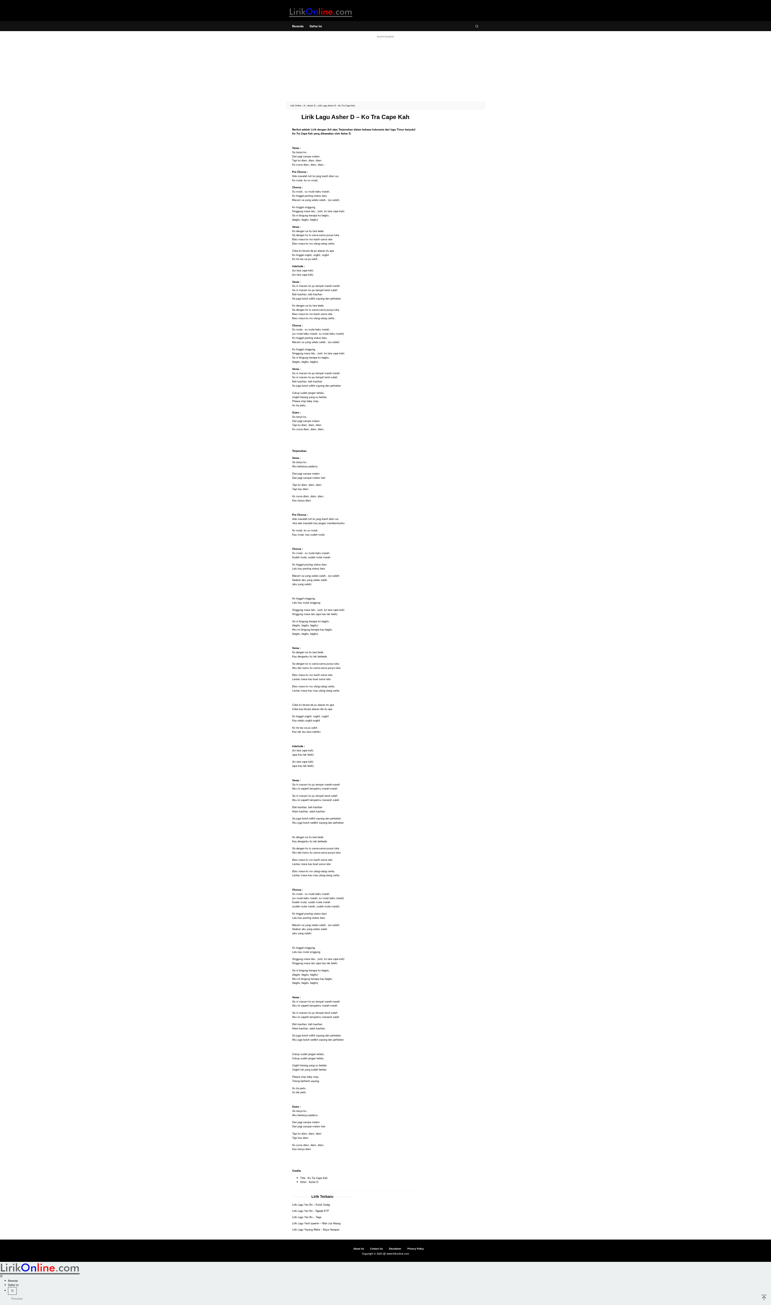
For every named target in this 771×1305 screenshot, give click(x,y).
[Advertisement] (385, 69)
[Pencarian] (477, 26)
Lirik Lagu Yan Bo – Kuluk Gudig (311, 1204)
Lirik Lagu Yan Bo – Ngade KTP (310, 1211)
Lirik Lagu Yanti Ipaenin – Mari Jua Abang (316, 1223)
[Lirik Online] (320, 11)
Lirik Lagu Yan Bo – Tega (306, 1217)
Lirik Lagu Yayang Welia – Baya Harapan (316, 1229)
